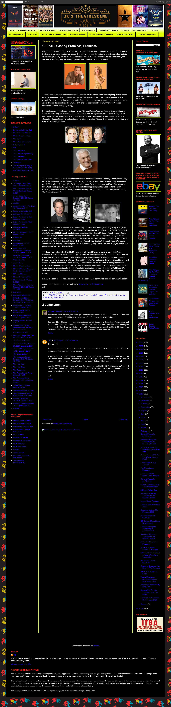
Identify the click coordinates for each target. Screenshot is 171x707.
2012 (141, 387)
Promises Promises (112, 295)
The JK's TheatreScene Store (53, 34)
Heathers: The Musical (22, 133)
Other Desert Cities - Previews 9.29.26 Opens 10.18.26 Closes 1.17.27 (23, 300)
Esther (51, 311)
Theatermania (18, 452)
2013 (141, 384)
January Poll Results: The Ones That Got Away (149, 592)
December (145, 397)
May (143, 421)
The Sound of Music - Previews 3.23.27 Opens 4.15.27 (23, 380)
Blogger (96, 645)
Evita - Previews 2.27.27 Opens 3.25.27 (22, 223)
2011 (141, 390)
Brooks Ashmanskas (70, 295)
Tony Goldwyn (58, 298)
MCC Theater (18, 434)
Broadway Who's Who (68, 30)
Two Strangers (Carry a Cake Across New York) (22, 167)
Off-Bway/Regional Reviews (101, 34)
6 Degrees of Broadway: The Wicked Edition (150, 485)
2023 (141, 353)
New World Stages (20, 437)
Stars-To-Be (32, 34)
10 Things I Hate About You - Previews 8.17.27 (22, 185)
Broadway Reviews (78, 34)
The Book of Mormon (21, 341)
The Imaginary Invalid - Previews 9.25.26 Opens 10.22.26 (23, 359)
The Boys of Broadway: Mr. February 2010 (150, 599)
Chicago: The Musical (21, 214)
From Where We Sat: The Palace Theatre (154, 235)
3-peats (155, 30)
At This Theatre (88, 30)
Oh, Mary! (17, 139)
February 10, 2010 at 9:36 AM (66, 341)
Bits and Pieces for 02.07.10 (148, 561)
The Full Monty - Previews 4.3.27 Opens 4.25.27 (23, 350)
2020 (141, 363)
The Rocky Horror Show (22, 160)
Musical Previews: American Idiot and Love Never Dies (149, 579)
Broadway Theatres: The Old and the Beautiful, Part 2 (149, 536)
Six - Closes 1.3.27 (20, 333)
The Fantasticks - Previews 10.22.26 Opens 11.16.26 (24, 345)
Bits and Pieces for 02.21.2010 (148, 480)
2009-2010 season (55, 295)
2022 (141, 356)
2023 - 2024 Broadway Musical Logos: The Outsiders (153, 289)
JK (49, 341)
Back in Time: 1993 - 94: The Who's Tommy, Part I (150, 457)
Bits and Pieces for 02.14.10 (148, 517)
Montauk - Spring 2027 (22, 277)
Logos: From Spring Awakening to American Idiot (148, 529)
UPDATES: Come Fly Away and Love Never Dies (150, 449)
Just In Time (18, 263)
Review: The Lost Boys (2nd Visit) (154, 208)
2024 (141, 349)
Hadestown (17, 237)
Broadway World (19, 446)
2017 (141, 373)
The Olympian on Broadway (147, 469)
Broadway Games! (140, 30)
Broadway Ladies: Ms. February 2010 (149, 511)
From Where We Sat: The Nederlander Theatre (154, 302)
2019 (141, 367)
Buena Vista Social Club (22, 130)
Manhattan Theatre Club (23, 426)
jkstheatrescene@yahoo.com (91, 284)
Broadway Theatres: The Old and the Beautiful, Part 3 (149, 495)
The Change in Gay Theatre (148, 463)
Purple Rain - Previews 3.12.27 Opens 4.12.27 (22, 316)
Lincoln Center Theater (22, 423)
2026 (141, 343)
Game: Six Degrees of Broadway (149, 543)
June (143, 417)
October (144, 404)
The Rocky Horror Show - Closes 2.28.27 (23, 374)
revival (122, 295)
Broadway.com (19, 443)
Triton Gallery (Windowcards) (19, 461)
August (144, 411)
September (145, 407)
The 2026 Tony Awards (147, 34)
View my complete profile (21, 664)
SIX (14, 148)
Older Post (124, 419)
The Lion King (18, 364)
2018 (141, 370)
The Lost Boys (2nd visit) (23, 154)
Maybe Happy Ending (21, 136)
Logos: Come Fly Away (150, 501)
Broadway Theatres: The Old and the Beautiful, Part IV (149, 442)
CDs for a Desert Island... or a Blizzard (150, 474)
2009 (141, 608)
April (143, 424)
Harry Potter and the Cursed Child (21, 244)
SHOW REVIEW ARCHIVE (23, 171)
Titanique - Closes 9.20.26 (23, 390)
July (143, 414)
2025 (141, 346)
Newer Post (47, 419)
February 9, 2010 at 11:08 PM (66, 311)
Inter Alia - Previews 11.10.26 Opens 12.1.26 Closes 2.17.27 (22, 258)
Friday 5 (125, 30)
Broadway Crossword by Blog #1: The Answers (150, 567)
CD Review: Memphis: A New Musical (150, 522)
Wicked (16, 409)
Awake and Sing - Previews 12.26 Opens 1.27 (24, 207)
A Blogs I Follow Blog (149, 490)
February (145, 431)
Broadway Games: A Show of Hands (153, 260)
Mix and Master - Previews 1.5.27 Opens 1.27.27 (23, 270)
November (145, 400)
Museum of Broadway (22, 440)
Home (11, 30)
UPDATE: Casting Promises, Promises (149, 548)
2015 (141, 377)
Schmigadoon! (19, 145)
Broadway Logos (16, 34)
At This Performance (26, 30)
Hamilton (16, 240)
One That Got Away (47, 30)
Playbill (16, 449)
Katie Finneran (84, 295)
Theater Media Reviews (108, 30)
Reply (50, 333)
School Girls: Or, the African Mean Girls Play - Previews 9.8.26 (23, 328)
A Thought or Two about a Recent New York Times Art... (150, 555)
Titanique (17, 163)
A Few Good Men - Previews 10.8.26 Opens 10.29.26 (23, 198)
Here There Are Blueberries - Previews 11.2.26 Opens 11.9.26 (22, 250)
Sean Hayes (47, 298)
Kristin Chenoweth (97, 295)
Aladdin (16, 203)
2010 (141, 394)
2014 (141, 380)
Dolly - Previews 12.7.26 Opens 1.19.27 (22, 218)
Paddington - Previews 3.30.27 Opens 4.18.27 (22, 306)
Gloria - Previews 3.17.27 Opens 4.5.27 (23, 233)
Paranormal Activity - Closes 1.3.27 (21, 311)
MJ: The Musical (19, 274)
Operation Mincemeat (21, 142)
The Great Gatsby (20, 354)
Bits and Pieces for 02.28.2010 (148, 435)
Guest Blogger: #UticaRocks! (154, 326)
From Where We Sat (125, 34)
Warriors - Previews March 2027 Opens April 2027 (23, 404)
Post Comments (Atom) (62, 424)
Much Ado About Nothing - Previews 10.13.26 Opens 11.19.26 (23, 287)
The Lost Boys (19, 151)
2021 (141, 360)
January (144, 604)
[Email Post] (68, 292)
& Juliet (16, 127)
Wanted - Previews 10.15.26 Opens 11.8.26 (22, 399)
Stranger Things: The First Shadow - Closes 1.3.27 (23, 337)
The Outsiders (19, 157)
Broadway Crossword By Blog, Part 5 (150, 586)
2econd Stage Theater (22, 420)
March (144, 428)
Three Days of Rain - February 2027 (21, 386)
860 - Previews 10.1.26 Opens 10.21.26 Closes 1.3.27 (22, 191)
